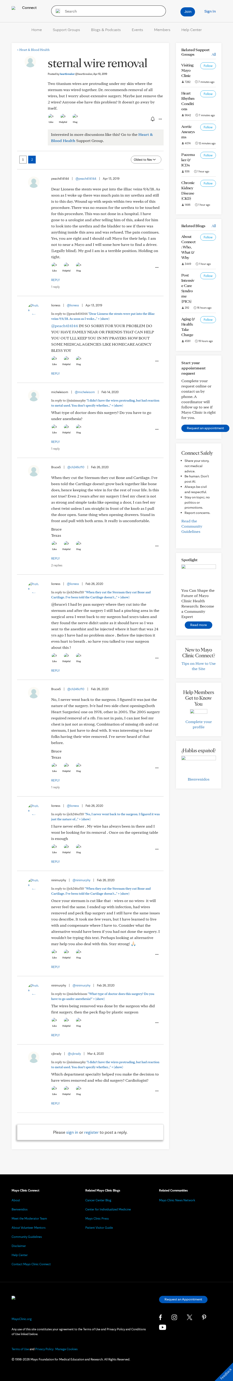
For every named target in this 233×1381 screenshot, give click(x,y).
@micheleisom (85, 392)
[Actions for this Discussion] (160, 119)
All (214, 54)
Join (187, 11)
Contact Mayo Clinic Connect (31, 1264)
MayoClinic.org (22, 1319)
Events (137, 29)
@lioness (73, 305)
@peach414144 (86, 178)
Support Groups (66, 29)
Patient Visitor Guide (99, 1227)
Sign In (210, 11)
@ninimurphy (81, 880)
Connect (29, 7)
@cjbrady (74, 1053)
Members (162, 29)
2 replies (56, 565)
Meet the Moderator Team (29, 1218)
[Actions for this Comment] (156, 267)
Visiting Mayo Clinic (187, 70)
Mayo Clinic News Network (177, 1200)
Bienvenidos (198, 779)
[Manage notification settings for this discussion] (152, 119)
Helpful (63, 122)
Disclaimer (19, 1246)
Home (36, 29)
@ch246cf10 (75, 467)
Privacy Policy (44, 1349)
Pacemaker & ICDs (188, 159)
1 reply (55, 287)
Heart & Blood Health (33, 50)
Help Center (191, 29)
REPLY (55, 280)
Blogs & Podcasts (106, 29)
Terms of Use (20, 1349)
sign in (72, 1132)
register (91, 1132)
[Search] (56, 10)
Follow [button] (208, 66)
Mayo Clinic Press (97, 1218)
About (16, 1200)
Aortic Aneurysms (188, 131)
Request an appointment (205, 428)
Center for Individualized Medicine (108, 1209)
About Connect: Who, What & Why (188, 247)
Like (51, 122)
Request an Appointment (183, 1299)
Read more (198, 625)
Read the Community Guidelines (191, 526)
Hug (75, 122)
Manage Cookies (66, 1349)
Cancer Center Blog (98, 1200)
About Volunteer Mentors (29, 1227)
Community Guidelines (27, 1237)
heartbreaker (76, 74)
